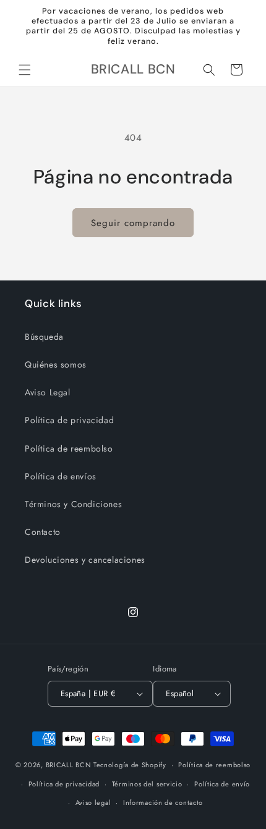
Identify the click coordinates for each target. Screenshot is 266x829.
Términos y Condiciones (73, 504)
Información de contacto (163, 802)
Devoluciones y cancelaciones (85, 559)
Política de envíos (61, 476)
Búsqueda (44, 336)
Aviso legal (93, 802)
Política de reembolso (69, 448)
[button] (24, 69)
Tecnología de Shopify (129, 765)
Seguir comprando (133, 223)
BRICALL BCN (69, 765)
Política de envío (222, 784)
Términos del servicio (147, 784)
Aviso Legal (48, 392)
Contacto (43, 532)
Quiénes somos (56, 364)
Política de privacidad (69, 420)
